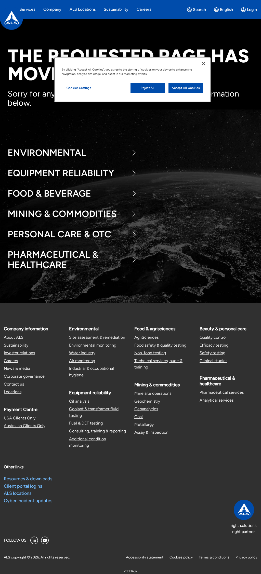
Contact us (14, 384)
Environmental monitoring (92, 345)
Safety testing (212, 352)
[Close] (203, 63)
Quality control (213, 337)
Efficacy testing (214, 345)
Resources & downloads (28, 479)
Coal (138, 416)
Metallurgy (144, 424)
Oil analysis (79, 401)
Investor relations (19, 352)
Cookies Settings (79, 88)
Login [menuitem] (252, 9)
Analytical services (216, 400)
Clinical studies (213, 360)
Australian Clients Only (24, 425)
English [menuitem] (226, 9)
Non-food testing (150, 352)
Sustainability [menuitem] (116, 9)
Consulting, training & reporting (97, 431)
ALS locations (17, 493)
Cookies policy (181, 557)
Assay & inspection (151, 432)
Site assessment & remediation (97, 337)
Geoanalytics (146, 408)
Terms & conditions (214, 557)
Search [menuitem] (199, 9)
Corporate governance (24, 376)
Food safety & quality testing (160, 345)
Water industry (82, 352)
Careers (11, 360)
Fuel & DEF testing (86, 423)
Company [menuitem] (52, 9)
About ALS (13, 337)
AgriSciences (146, 337)
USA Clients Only (19, 418)
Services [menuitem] (27, 9)
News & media (17, 368)
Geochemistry (147, 401)
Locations (12, 391)
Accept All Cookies (186, 88)
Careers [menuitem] (144, 9)
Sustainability (16, 345)
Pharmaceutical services (222, 392)
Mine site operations (152, 393)
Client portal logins (23, 486)
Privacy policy (246, 557)
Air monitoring (82, 360)
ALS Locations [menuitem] (83, 9)
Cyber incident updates (28, 500)
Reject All (148, 88)
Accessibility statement (144, 557)
